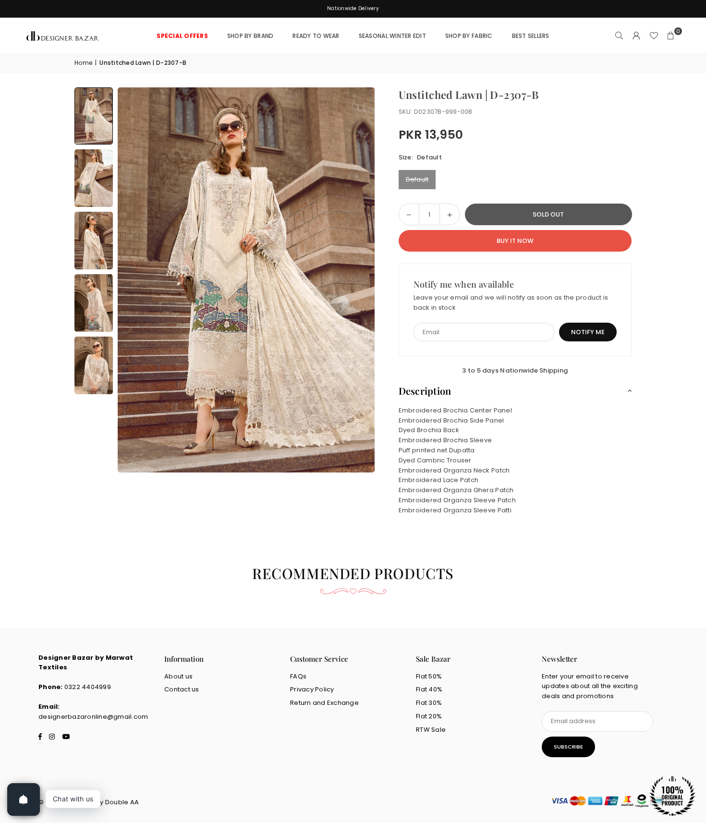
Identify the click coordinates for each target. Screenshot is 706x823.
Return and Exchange (324, 702)
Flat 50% (429, 676)
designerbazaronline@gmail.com (93, 716)
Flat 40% (429, 689)
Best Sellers (530, 36)
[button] (671, 36)
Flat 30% (429, 702)
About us (178, 676)
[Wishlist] (653, 36)
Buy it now (515, 240)
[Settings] (636, 36)
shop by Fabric (469, 36)
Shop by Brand (250, 36)
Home (83, 63)
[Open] (23, 799)
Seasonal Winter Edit (392, 36)
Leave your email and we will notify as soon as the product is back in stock (511, 302)
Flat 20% (429, 716)
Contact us (181, 689)
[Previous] (137, 280)
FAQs (298, 676)
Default (417, 179)
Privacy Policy (312, 689)
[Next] (355, 280)
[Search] (619, 36)
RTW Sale (431, 729)
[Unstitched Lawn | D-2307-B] (93, 116)
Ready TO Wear (315, 36)
